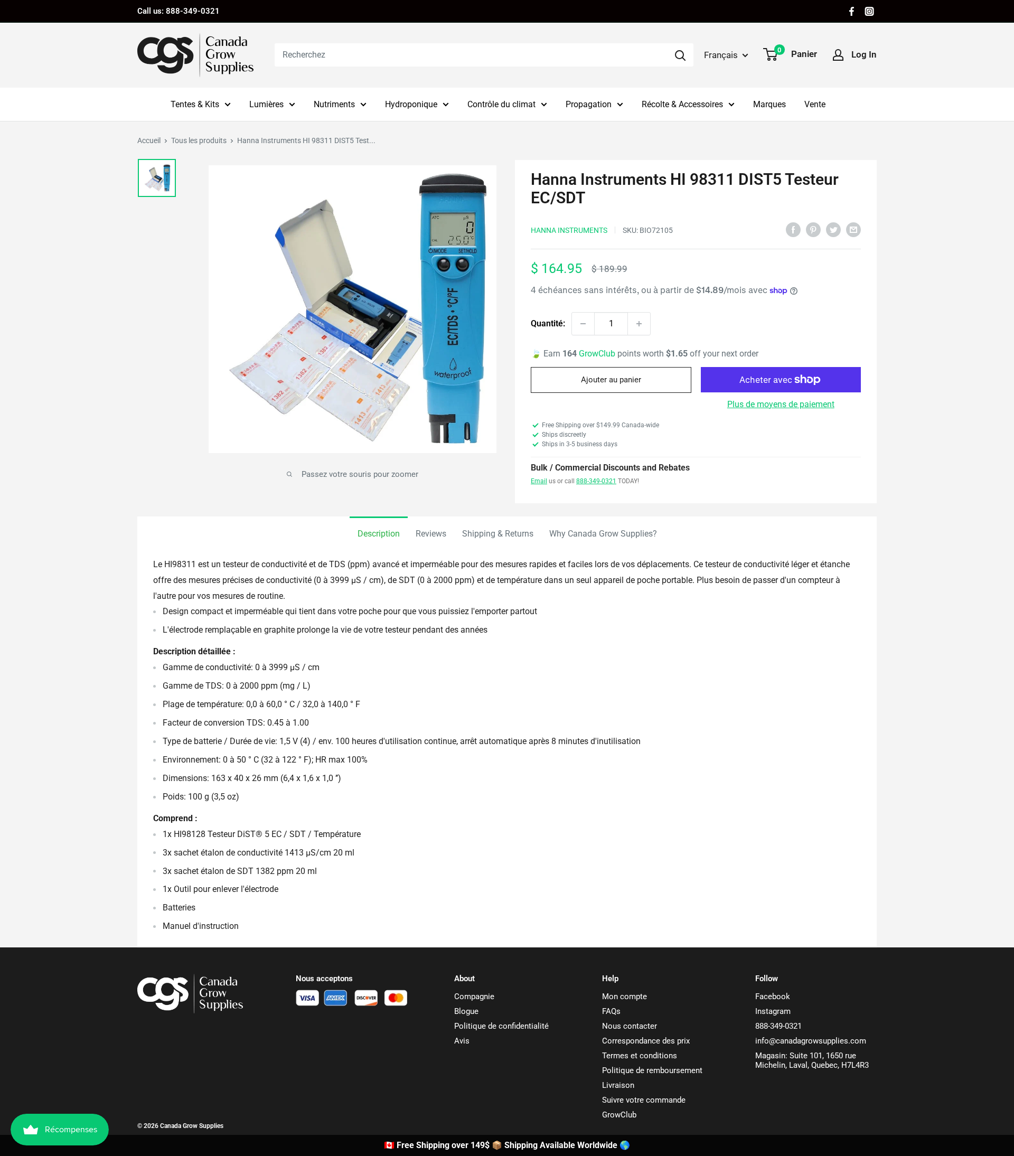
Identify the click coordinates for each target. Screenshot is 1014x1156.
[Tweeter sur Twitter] (833, 229)
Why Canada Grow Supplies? (603, 534)
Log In (864, 54)
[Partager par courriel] (853, 229)
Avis (462, 1041)
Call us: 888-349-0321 (178, 11)
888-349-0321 (596, 481)
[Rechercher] (680, 55)
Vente (814, 104)
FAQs (611, 1011)
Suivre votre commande (644, 1100)
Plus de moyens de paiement (780, 404)
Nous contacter (629, 1026)
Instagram (773, 1011)
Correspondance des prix (646, 1041)
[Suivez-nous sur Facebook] (852, 11)
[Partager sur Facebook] (793, 229)
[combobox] (471, 55)
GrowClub (598, 354)
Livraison (618, 1085)
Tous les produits (199, 140)
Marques (769, 104)
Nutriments (334, 104)
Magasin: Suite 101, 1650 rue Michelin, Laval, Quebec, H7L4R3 (812, 1060)
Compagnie (474, 996)
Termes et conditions (639, 1055)
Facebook (772, 996)
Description (379, 534)
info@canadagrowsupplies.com (810, 1041)
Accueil (149, 140)
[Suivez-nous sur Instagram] (869, 11)
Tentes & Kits (195, 104)
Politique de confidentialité (501, 1026)
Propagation (589, 104)
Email (539, 481)
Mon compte (624, 996)
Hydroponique (411, 104)
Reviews (431, 534)
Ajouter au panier (611, 379)
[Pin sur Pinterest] (813, 229)
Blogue (466, 1011)
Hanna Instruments (569, 230)
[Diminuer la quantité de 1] (583, 324)
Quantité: (548, 323)
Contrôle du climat (501, 104)
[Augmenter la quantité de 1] (639, 324)
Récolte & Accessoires (682, 104)
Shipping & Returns (497, 534)
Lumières (266, 104)
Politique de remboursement (652, 1070)
